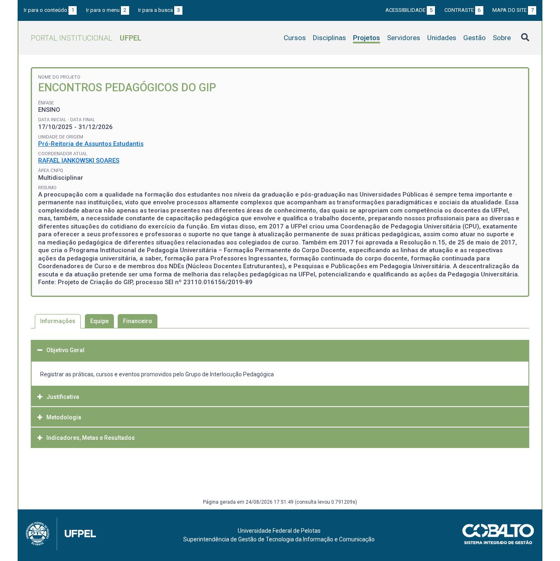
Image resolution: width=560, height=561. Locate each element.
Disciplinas (329, 38)
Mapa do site (513, 10)
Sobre (502, 38)
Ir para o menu (106, 10)
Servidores (403, 38)
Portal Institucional (86, 38)
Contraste (462, 10)
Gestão (474, 38)
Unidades (441, 38)
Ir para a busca (159, 10)
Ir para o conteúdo (49, 10)
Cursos (295, 38)
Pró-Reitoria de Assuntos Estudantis (90, 143)
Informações (57, 321)
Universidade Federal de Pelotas (279, 530)
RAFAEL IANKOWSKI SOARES (78, 160)
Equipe (99, 321)
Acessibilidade (409, 10)
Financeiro (137, 321)
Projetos (366, 38)
